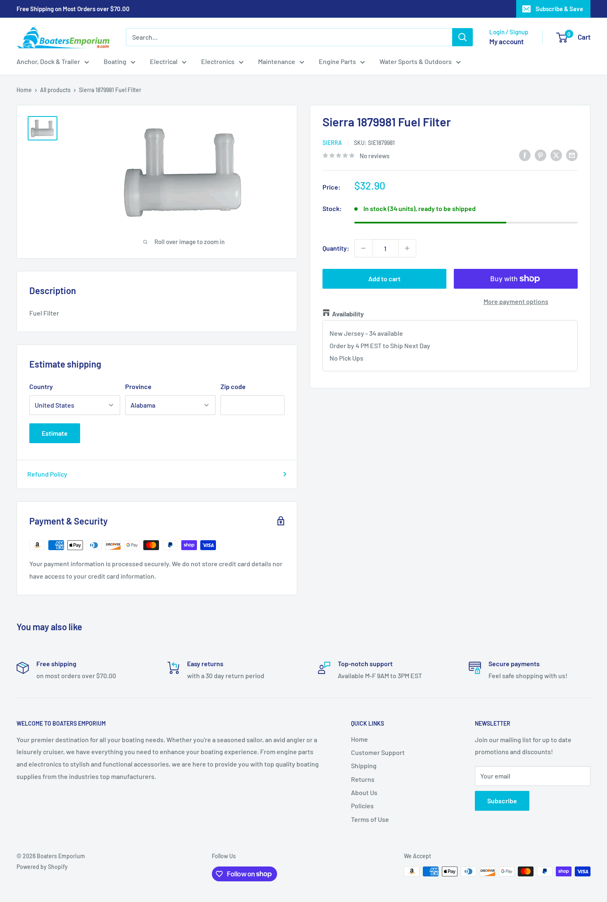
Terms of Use (370, 819)
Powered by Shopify (42, 866)
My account (506, 41)
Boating (115, 61)
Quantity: (335, 248)
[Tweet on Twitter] (556, 154)
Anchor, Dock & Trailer (48, 61)
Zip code (233, 386)
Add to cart (384, 278)
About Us (364, 792)
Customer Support (378, 752)
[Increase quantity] (407, 248)
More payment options (516, 301)
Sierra (332, 142)
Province (138, 386)
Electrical (164, 61)
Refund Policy (47, 474)
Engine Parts (337, 61)
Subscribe (502, 801)
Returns (363, 779)
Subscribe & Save (559, 8)
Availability (348, 314)
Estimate (55, 433)
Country (41, 386)
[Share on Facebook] (525, 154)
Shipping (364, 765)
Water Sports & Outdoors (415, 61)
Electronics (218, 61)
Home (24, 89)
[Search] (462, 37)
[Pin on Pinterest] (540, 154)
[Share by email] (572, 154)
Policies (362, 805)
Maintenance (276, 61)
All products (55, 89)
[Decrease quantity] (363, 248)
